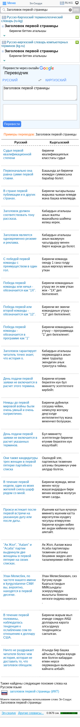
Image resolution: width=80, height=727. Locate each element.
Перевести (12, 124)
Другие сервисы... (31, 713)
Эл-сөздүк (9, 713)
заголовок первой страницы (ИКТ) (34, 691)
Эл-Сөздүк (36, 3)
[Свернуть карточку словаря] (77, 17)
